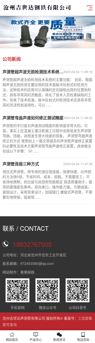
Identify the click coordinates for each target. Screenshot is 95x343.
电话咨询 (83, 339)
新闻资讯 (59, 339)
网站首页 (12, 339)
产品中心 (36, 339)
